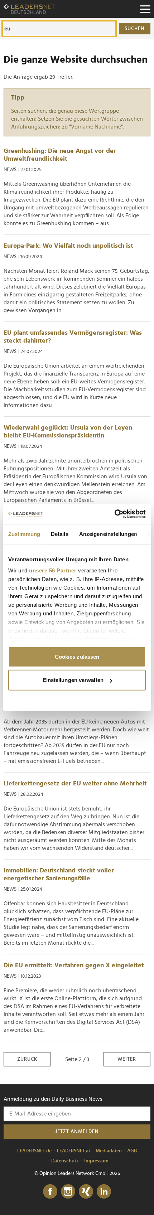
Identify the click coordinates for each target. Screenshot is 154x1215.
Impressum (96, 1160)
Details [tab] (59, 534)
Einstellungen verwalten (73, 680)
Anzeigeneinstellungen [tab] (108, 534)
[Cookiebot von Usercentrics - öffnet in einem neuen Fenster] (114, 514)
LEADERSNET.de (34, 1150)
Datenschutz (65, 1160)
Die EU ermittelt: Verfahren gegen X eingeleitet (74, 965)
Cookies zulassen (77, 656)
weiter (126, 1059)
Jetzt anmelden (77, 1131)
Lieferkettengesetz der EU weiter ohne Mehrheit (75, 783)
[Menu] (145, 9)
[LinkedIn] (104, 1192)
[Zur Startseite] (29, 9)
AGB (132, 1150)
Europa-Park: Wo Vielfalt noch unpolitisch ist (68, 246)
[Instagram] (68, 1192)
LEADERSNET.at (73, 1150)
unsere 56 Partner (53, 570)
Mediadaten (109, 1150)
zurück (27, 1059)
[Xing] (86, 1192)
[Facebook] (50, 1192)
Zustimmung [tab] (24, 534)
